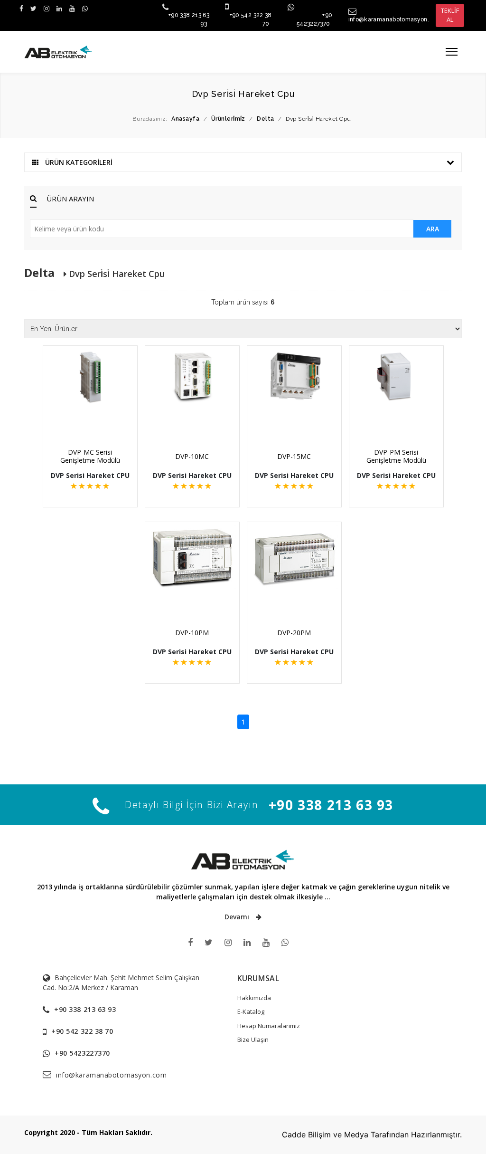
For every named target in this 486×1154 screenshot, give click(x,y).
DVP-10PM (192, 632)
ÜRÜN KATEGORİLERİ (77, 162)
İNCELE (95, 419)
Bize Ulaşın (253, 1039)
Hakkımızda (254, 997)
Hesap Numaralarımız (268, 1025)
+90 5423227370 (82, 1053)
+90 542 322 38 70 (82, 1031)
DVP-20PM (294, 632)
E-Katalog (250, 1011)
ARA (432, 228)
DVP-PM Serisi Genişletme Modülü (396, 456)
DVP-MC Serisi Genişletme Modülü (90, 456)
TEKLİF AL (450, 15)
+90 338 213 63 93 (331, 805)
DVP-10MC (192, 456)
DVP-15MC (294, 456)
